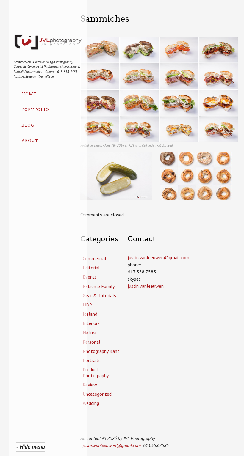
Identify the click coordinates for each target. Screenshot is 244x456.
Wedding (91, 403)
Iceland (90, 314)
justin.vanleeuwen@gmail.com (112, 445)
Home (28, 94)
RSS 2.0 (161, 145)
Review (90, 385)
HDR (87, 305)
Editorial (91, 268)
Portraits (92, 360)
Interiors (91, 323)
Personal (91, 342)
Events (90, 277)
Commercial (94, 258)
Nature (90, 333)
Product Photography (96, 372)
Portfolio (35, 109)
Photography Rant (101, 351)
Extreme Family (99, 286)
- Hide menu (30, 446)
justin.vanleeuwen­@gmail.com (158, 257)
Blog (28, 125)
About (29, 141)
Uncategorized (97, 394)
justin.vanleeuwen (146, 286)
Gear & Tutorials (99, 295)
